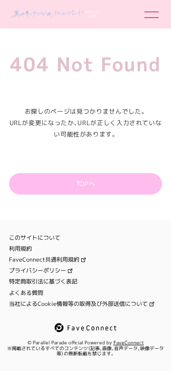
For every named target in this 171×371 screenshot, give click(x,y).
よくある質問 (26, 293)
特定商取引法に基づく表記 (43, 281)
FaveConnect (129, 342)
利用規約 (20, 249)
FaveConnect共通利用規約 (44, 260)
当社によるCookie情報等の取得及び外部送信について (78, 304)
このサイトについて (34, 238)
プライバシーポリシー (37, 270)
